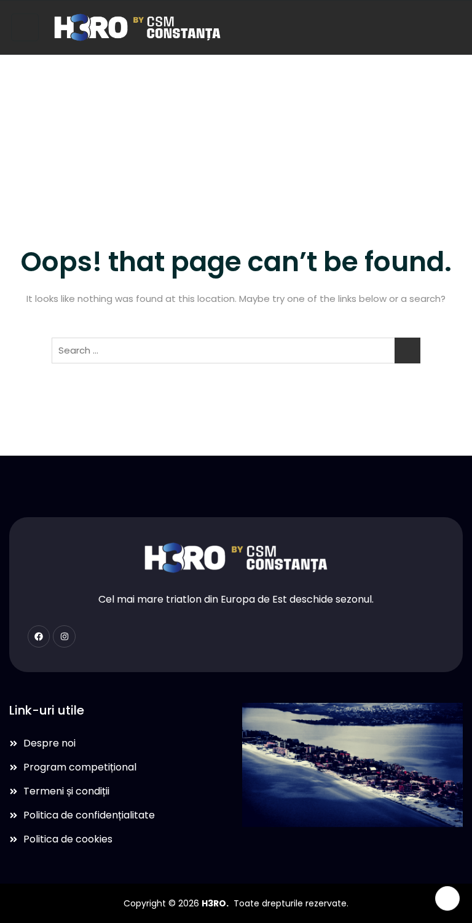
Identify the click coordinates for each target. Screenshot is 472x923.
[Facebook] (39, 636)
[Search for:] (236, 350)
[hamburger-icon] (25, 27)
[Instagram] (64, 636)
